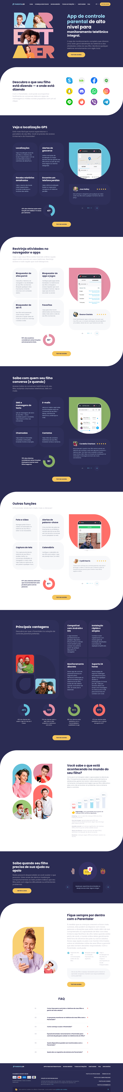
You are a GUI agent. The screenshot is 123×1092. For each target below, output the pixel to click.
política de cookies (61, 1089)
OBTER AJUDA (22, 891)
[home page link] (19, 4)
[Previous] (96, 208)
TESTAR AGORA (105, 4)
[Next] (82, 208)
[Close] (108, 1089)
